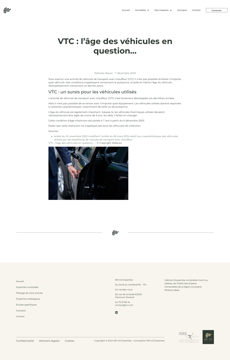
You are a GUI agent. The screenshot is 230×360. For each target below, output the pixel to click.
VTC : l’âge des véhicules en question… (71, 142)
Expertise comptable (27, 287)
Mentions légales (49, 340)
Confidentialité (25, 340)
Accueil (126, 10)
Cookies (69, 340)
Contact (196, 10)
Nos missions (162, 10)
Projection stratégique (28, 299)
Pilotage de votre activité (29, 293)
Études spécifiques (26, 304)
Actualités (140, 10)
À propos (182, 10)
